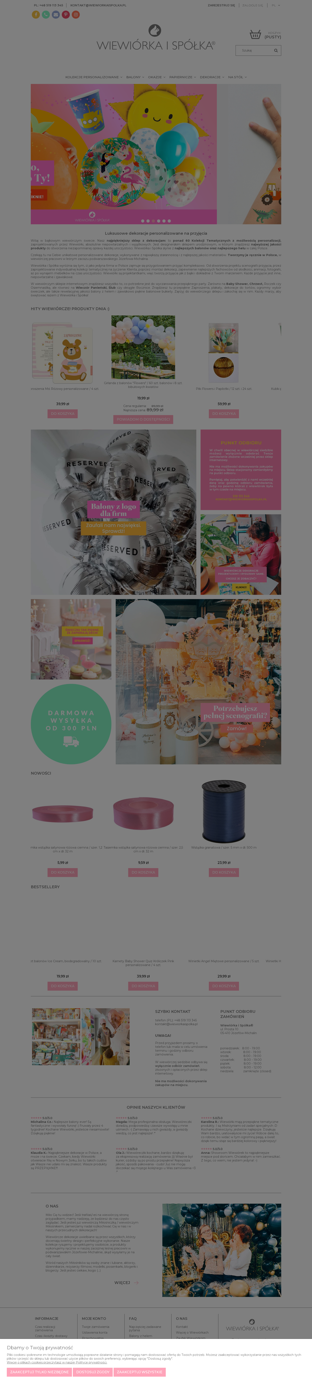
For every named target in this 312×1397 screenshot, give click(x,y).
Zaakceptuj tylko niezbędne (39, 1372)
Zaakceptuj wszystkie (139, 1372)
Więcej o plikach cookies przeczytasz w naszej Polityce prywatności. (57, 1362)
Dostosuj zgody (93, 1372)
